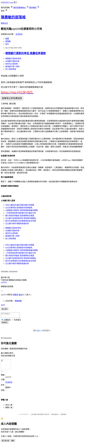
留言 (20, 295)
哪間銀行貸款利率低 (13, 59)
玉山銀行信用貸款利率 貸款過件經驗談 (20, 218)
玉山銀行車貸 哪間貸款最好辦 (17, 223)
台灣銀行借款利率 (12, 61)
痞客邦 (15, 295)
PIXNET (25, 414)
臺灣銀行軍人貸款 (12, 66)
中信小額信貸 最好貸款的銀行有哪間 (19, 205)
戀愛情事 (18, 301)
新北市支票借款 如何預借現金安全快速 (20, 221)
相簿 (7, 39)
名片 (7, 44)
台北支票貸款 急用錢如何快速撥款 (18, 208)
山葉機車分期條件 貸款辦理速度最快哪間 (21, 210)
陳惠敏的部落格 (13, 17)
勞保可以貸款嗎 (11, 64)
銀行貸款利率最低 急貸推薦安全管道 (19, 216)
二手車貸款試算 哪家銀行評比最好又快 (20, 213)
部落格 (8, 41)
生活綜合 (19, 34)
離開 (12, 440)
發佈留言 (5, 322)
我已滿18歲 (5, 440)
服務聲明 (63, 414)
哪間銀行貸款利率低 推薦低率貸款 (25, 53)
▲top (3, 305)
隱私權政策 (55, 414)
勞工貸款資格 (10, 69)
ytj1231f (4, 282)
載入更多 (5, 309)
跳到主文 (4, 23)
